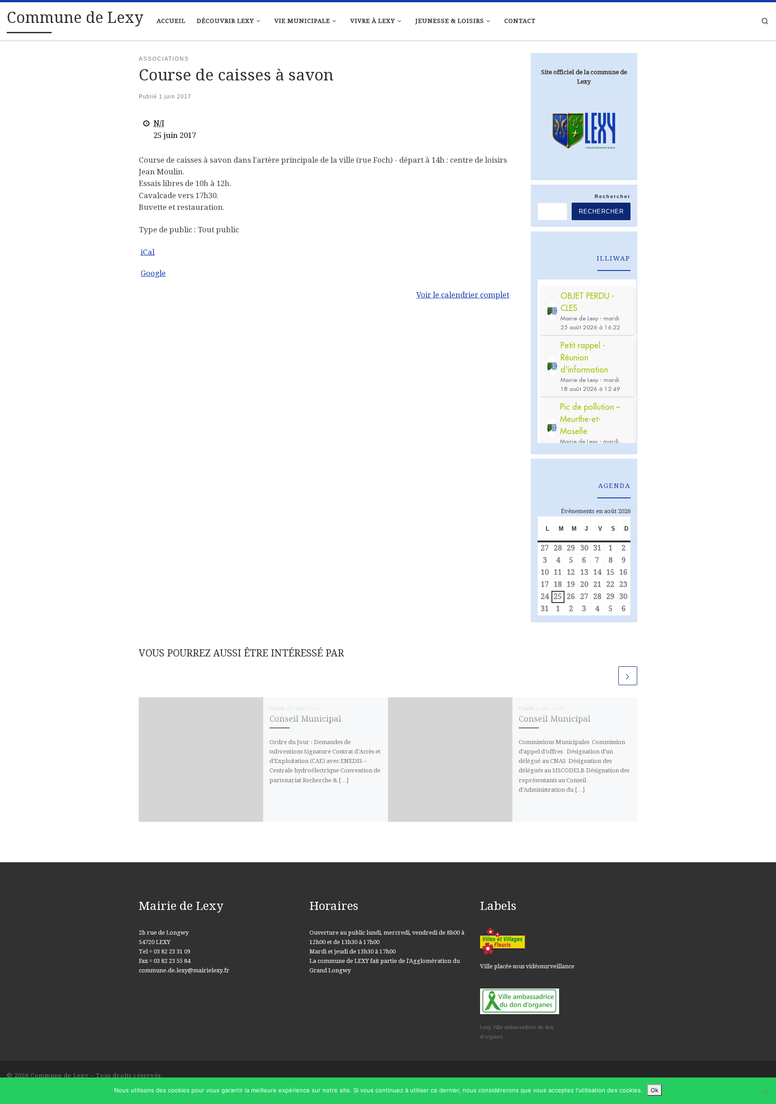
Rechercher (612, 196)
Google (153, 273)
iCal (147, 252)
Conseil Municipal (305, 718)
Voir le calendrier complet (462, 294)
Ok (654, 1090)
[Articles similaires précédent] (607, 675)
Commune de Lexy (59, 1075)
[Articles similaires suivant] (627, 675)
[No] (764, 1090)
